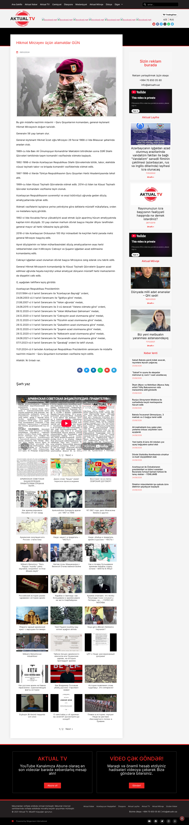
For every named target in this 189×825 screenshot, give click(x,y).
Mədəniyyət (81, 4)
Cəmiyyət (56, 4)
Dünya (109, 4)
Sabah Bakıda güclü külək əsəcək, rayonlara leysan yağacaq (149, 361)
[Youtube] (153, 24)
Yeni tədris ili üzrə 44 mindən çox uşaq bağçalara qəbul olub (148, 443)
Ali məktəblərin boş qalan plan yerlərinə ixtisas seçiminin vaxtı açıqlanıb (147, 429)
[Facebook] (157, 24)
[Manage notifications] (182, 818)
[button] (79, 370)
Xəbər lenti (150, 353)
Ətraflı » (150, 177)
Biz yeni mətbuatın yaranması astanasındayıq (150, 336)
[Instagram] (164, 24)
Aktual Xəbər (31, 4)
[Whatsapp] (168, 24)
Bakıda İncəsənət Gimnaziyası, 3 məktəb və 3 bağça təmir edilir (148, 415)
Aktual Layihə (150, 117)
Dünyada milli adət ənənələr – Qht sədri (150, 293)
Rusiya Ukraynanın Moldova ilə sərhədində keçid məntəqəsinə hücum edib (147, 402)
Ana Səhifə (17, 4)
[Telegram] (172, 24)
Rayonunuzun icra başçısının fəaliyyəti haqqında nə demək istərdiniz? (150, 214)
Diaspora (68, 4)
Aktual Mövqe (96, 4)
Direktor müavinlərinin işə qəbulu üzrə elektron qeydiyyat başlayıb (150, 485)
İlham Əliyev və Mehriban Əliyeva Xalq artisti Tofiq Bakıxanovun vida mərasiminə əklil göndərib (150, 387)
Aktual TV (45, 4)
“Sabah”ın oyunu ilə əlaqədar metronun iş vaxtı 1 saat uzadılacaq (149, 373)
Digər (117, 4)
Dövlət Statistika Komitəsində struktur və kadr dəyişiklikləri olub (150, 455)
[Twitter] (161, 24)
